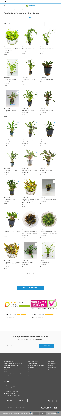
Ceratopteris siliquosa (28, 48)
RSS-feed (24, 407)
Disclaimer (30, 375)
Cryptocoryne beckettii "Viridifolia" (10, 111)
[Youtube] (56, 400)
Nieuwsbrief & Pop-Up (33, 361)
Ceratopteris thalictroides (47, 48)
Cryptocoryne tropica (46, 170)
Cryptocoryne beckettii (46, 79)
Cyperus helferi (44, 262)
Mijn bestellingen (52, 363)
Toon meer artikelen (30, 288)
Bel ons (9, 400)
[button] (5, 5)
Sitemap (30, 371)
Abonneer (46, 346)
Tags (15, 9)
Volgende (33, 273)
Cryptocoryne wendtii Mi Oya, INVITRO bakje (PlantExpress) (12, 263)
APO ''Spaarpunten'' (8, 369)
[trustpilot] (43, 304)
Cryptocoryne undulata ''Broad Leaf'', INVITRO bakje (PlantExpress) (30, 201)
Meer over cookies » (52, 413)
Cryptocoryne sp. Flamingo (29, 170)
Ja (36, 413)
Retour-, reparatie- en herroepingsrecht (13, 363)
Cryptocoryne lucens (9, 141)
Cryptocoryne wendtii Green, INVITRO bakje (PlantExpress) (48, 232)
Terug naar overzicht (8, 9)
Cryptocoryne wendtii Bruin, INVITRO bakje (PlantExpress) (30, 232)
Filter (30, 17)
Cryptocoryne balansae (28, 79)
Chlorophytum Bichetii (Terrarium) (10, 80)
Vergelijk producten (52, 369)
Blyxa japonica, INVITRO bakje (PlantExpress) (12, 49)
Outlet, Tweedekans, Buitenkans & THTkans (13, 373)
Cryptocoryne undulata (10, 199)
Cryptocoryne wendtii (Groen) (12, 231)
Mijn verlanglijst (51, 367)
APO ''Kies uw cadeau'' (9, 371)
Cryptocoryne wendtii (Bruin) (48, 199)
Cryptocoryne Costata (28, 110)
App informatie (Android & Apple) (11, 365)
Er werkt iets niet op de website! (11, 375)
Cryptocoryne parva (45, 141)
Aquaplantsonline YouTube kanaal (36, 365)
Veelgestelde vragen (8, 361)
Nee (42, 413)
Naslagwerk (31, 367)
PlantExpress (7, 367)
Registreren (51, 361)
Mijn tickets (50, 365)
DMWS (19, 407)
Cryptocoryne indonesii (46, 110)
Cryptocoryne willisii (27, 262)
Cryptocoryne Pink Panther (11, 170)
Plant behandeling (32, 363)
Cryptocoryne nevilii (27, 141)
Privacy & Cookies (32, 373)
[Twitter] (52, 400)
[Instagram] (49, 400)
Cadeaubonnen (31, 369)
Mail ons (21, 400)
